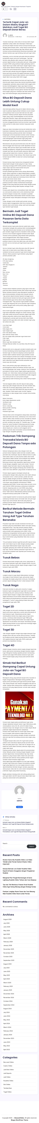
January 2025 (7, 990)
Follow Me (19, 806)
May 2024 (6, 1020)
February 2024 (8, 1031)
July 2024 (6, 1012)
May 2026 (6, 930)
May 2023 (6, 1046)
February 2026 (8, 942)
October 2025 (7, 956)
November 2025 (8, 953)
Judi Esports (7, 1073)
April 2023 (6, 1049)
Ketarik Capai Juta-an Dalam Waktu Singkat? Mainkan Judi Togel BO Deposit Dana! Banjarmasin (18, 823)
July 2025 (6, 968)
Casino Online (7, 1066)
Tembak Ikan (7, 1088)
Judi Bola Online (8, 1069)
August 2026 (7, 919)
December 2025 (8, 949)
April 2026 (6, 934)
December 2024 (8, 994)
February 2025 (8, 986)
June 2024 (6, 1016)
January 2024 (7, 1035)
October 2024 (7, 1001)
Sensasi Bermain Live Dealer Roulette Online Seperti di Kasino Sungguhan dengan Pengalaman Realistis (19, 871)
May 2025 (6, 975)
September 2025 (8, 960)
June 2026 (6, 927)
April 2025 (6, 979)
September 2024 (8, 1005)
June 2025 (6, 971)
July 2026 (6, 923)
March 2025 (7, 983)
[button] (5, 9)
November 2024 (8, 997)
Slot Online (6, 1084)
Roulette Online (8, 1081)
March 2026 (7, 938)
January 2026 (7, 945)
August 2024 (7, 1008)
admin (11, 35)
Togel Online (7, 1092)
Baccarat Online (8, 1062)
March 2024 (7, 1027)
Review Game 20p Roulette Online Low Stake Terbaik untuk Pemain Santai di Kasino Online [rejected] (17, 862)
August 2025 (7, 964)
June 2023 (6, 1042)
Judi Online (6, 1077)
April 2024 (6, 1023)
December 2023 (8, 1038)
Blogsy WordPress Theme (19, 1120)
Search (5, 843)
